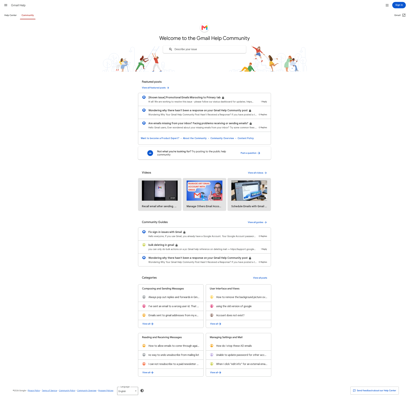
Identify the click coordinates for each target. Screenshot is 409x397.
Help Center (10, 15)
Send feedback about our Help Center (376, 390)
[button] (6, 5)
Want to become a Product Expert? (160, 138)
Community (28, 15)
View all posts (260, 277)
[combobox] (204, 49)
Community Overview (222, 138)
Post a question (249, 153)
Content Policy (246, 138)
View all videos (255, 172)
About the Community (195, 138)
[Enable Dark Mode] (142, 390)
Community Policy (67, 390)
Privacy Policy (34, 390)
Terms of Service (49, 390)
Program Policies (105, 390)
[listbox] (127, 391)
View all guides (255, 222)
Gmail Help (18, 5)
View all (146, 323)
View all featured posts (154, 87)
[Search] (170, 49)
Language (125, 387)
